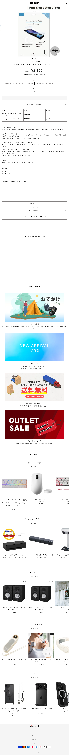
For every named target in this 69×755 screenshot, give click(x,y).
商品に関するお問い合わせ (34, 104)
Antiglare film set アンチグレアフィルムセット (50, 83)
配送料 (27, 74)
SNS (34, 743)
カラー (34, 80)
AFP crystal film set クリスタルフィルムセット (19, 83)
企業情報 (34, 735)
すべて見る (34, 466)
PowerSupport (34, 61)
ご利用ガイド (34, 730)
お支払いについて (34, 203)
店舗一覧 (34, 739)
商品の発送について (34, 210)
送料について (34, 207)
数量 (34, 88)
